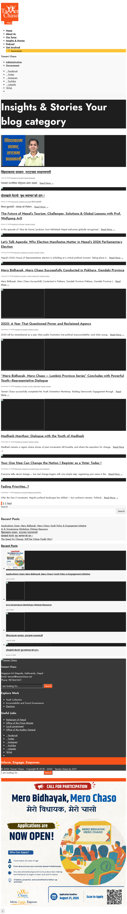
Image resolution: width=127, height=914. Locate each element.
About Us (11, 34)
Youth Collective (32, 276)
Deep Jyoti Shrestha (42, 469)
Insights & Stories (15, 40)
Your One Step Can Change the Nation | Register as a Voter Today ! (51, 462)
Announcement (16, 51)
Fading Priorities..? (15, 486)
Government (12, 65)
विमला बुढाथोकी (36, 202)
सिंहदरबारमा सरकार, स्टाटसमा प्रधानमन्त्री (26, 172)
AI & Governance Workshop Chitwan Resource (24, 529)
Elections (15, 202)
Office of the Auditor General (20, 729)
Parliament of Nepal (16, 719)
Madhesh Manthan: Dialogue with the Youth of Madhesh (42, 436)
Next (9, 503)
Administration (14, 62)
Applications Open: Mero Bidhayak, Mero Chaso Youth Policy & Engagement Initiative (43, 525)
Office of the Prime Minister (19, 723)
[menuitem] (66, 49)
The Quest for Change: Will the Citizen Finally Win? (26, 539)
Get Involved (13, 47)
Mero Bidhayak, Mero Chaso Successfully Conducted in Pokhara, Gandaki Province (62, 270)
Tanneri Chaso (30, 224)
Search (4, 506)
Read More (47, 183)
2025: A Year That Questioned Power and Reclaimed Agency (46, 323)
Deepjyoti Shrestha (34, 492)
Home (9, 30)
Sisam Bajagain (29, 178)
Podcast (10, 44)
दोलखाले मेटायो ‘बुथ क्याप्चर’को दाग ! (23, 195)
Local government (15, 726)
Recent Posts (9, 546)
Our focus (11, 37)
